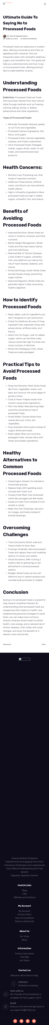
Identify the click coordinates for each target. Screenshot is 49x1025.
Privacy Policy (24, 914)
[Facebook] (15, 1021)
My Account (24, 911)
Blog (24, 890)
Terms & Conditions (24, 918)
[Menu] (45, 4)
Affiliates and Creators (25, 897)
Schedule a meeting (28, 985)
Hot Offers (25, 960)
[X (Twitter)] (21, 1021)
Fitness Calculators (24, 953)
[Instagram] (28, 1021)
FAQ (25, 894)
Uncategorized (30, 39)
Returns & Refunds (24, 921)
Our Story (24, 936)
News (24, 940)
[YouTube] (34, 1021)
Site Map (24, 957)
